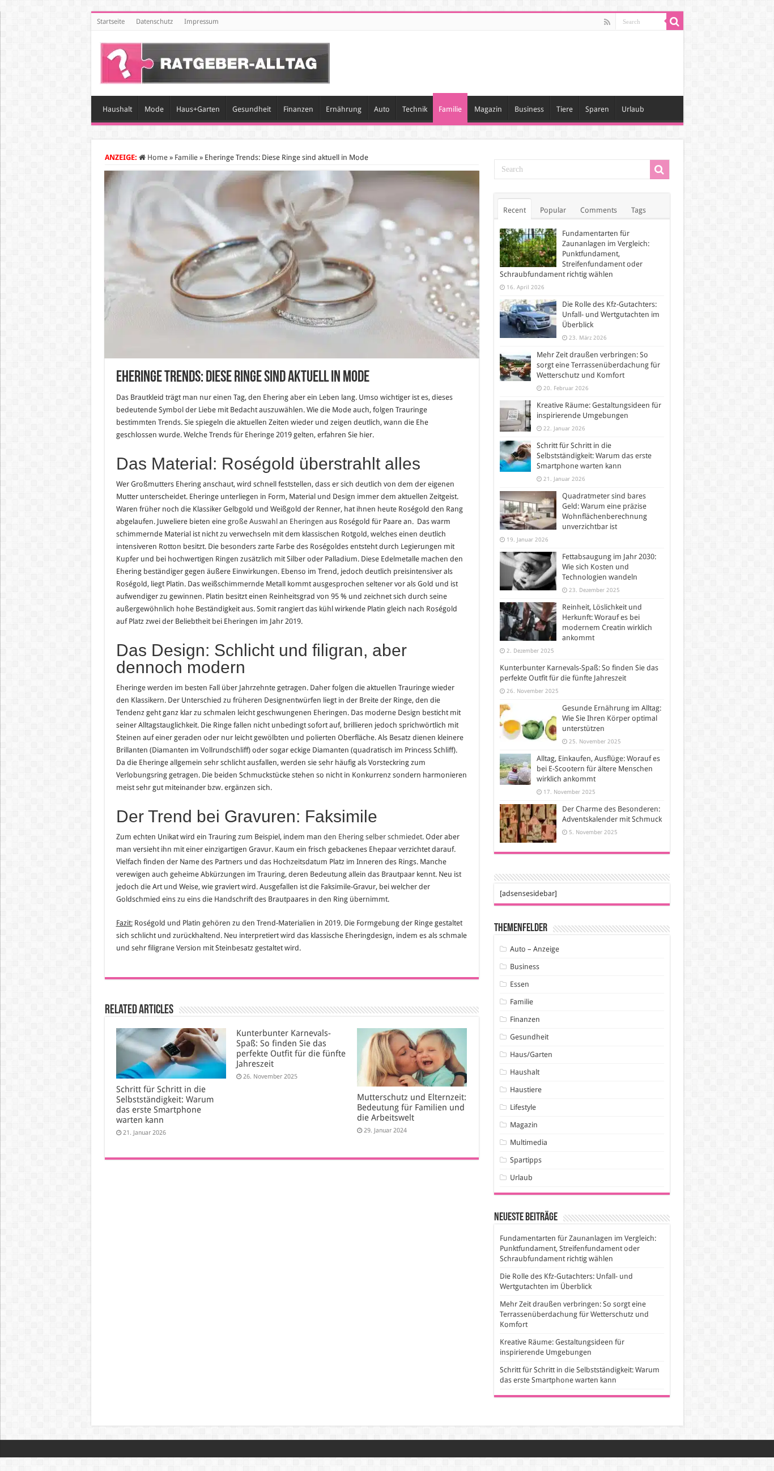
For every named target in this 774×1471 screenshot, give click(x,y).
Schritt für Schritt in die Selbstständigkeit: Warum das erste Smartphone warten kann (165, 1104)
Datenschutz (154, 22)
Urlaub (633, 109)
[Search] (674, 21)
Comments (598, 210)
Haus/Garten (531, 1054)
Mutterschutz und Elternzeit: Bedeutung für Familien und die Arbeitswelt (411, 1107)
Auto (382, 109)
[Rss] (607, 22)
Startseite (111, 22)
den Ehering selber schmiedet (373, 836)
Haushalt (117, 109)
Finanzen (298, 109)
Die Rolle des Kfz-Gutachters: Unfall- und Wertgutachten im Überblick (611, 314)
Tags (638, 210)
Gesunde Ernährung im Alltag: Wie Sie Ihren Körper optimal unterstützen (611, 718)
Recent (514, 210)
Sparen (597, 109)
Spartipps (526, 1160)
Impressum (201, 22)
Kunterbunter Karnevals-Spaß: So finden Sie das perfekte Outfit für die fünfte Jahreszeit (291, 1048)
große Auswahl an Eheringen (276, 521)
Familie (450, 109)
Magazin (488, 109)
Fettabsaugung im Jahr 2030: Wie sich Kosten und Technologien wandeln (609, 566)
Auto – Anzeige (534, 949)
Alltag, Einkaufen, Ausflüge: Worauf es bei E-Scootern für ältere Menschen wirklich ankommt (598, 768)
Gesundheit (251, 109)
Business (529, 109)
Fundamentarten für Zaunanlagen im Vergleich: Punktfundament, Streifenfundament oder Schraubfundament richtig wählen (574, 253)
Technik (414, 109)
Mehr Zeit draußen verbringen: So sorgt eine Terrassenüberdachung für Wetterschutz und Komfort (598, 364)
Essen (519, 984)
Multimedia (528, 1142)
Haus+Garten (198, 109)
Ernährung (344, 109)
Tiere (564, 109)
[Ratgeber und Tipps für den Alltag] (215, 61)
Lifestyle (523, 1107)
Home (157, 157)
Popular (553, 210)
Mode (154, 109)
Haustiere (526, 1089)
